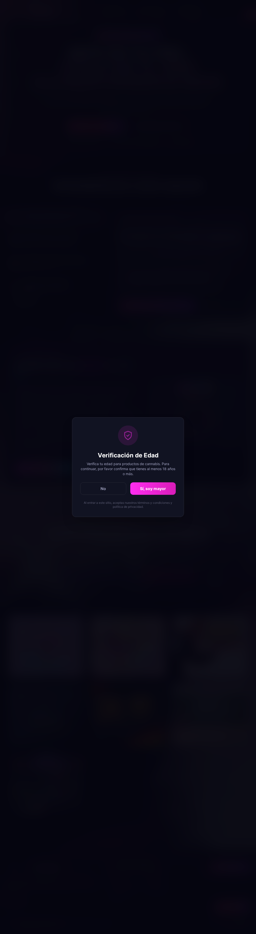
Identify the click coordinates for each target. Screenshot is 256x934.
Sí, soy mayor (153, 488)
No (103, 488)
